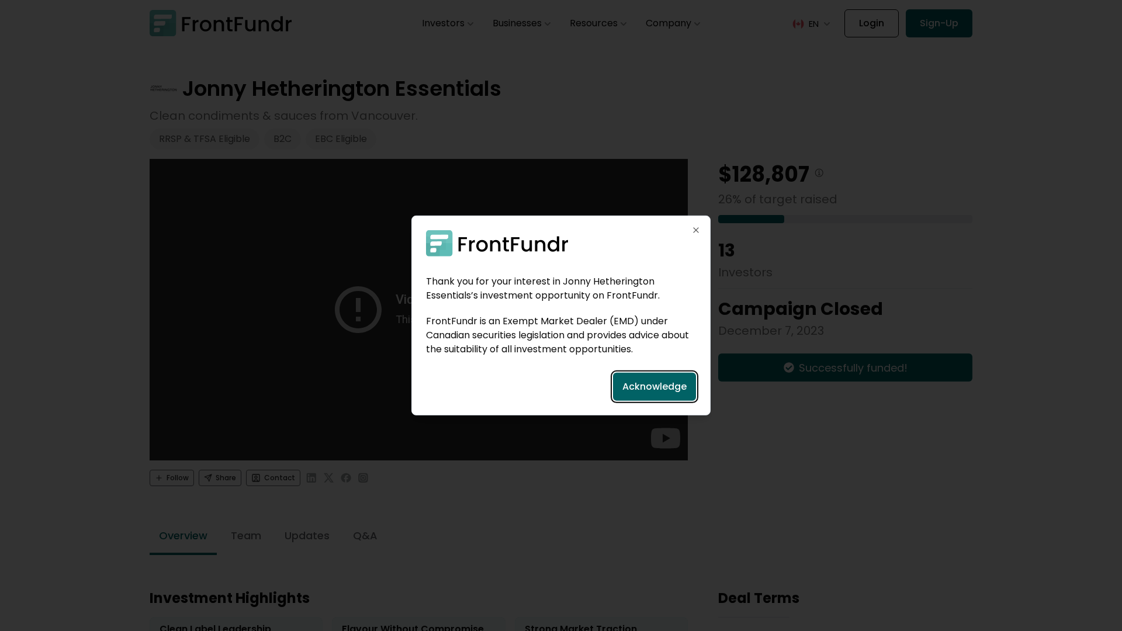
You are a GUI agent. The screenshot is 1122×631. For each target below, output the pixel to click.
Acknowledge (654, 386)
